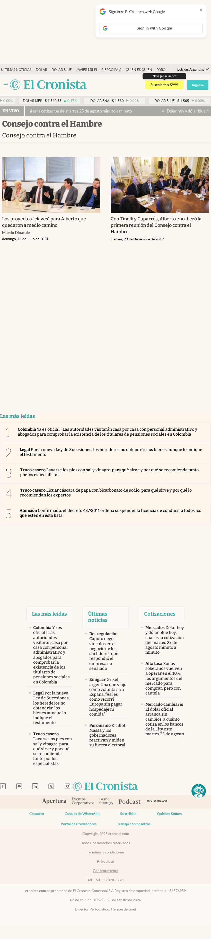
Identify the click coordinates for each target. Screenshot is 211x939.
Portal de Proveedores (78, 824)
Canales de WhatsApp (82, 814)
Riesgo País (111, 70)
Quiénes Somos (169, 814)
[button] (198, 791)
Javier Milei (86, 70)
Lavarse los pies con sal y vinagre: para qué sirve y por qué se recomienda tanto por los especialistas (109, 472)
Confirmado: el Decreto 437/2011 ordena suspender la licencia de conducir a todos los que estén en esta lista (110, 513)
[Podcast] (130, 802)
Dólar (41, 70)
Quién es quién (139, 70)
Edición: (190, 69)
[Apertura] (54, 802)
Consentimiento (105, 871)
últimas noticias (16, 70)
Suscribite (128, 814)
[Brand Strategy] (106, 801)
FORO (160, 70)
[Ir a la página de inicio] (48, 85)
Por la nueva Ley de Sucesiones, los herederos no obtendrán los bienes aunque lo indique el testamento (111, 452)
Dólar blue (61, 70)
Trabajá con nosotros (134, 824)
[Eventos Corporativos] (83, 801)
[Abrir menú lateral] (6, 84)
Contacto (36, 814)
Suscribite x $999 (164, 85)
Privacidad (105, 861)
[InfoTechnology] (157, 801)
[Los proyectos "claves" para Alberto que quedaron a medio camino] (51, 185)
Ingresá (198, 85)
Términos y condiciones (105, 852)
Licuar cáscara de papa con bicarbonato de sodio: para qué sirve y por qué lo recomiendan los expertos (106, 492)
